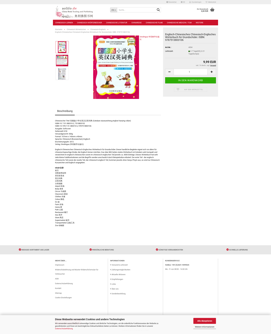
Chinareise (136, 23)
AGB (57, 279)
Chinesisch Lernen (64, 23)
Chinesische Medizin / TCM (179, 23)
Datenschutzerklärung (64, 329)
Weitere (199, 23)
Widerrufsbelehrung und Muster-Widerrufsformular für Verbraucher (76, 272)
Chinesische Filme (154, 23)
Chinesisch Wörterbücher (89, 23)
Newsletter (172, 2)
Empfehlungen (117, 279)
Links (113, 284)
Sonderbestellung (118, 294)
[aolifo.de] (80, 12)
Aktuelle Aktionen (118, 274)
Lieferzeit (169, 51)
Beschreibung (65, 111)
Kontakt (58, 288)
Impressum (59, 265)
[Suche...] (158, 10)
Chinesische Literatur (116, 23)
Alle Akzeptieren (204, 321)
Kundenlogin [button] (196, 2)
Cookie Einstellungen (63, 298)
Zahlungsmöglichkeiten (120, 270)
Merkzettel (211, 2)
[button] (183, 2)
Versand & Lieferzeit (119, 265)
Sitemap (58, 293)
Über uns (115, 289)
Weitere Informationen (204, 327)
